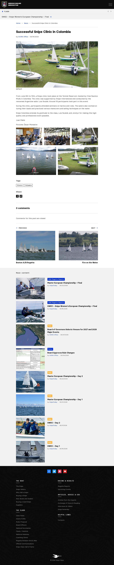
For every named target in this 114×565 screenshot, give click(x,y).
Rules (50, 349)
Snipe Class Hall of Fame (25, 547)
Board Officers (21, 525)
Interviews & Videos (65, 506)
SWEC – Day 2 (53, 423)
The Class (20, 510)
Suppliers (19, 505)
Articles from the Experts (67, 500)
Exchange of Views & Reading (69, 503)
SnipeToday (53, 285)
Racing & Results (66, 481)
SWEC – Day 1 (53, 446)
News (26, 23)
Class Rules (20, 516)
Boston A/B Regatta (25, 262)
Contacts (61, 520)
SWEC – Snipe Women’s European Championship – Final (72, 306)
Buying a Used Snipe (23, 502)
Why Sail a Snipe (22, 492)
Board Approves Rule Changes (60, 353)
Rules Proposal (21, 522)
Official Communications (25, 544)
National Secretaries (23, 528)
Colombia (28, 185)
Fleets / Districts (22, 531)
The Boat (20, 481)
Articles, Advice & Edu (69, 495)
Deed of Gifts (20, 519)
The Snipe (19, 486)
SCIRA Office (23, 37)
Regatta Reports (64, 486)
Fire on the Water (90, 262)
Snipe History (21, 489)
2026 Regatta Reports (56, 279)
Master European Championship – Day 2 (65, 376)
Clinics (19, 185)
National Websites (22, 534)
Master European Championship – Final (64, 283)
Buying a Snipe (21, 496)
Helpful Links (64, 515)
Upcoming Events (64, 489)
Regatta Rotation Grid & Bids (26, 541)
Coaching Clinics (22, 537)
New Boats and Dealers (24, 499)
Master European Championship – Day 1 (64, 399)
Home (18, 23)
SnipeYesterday (63, 509)
